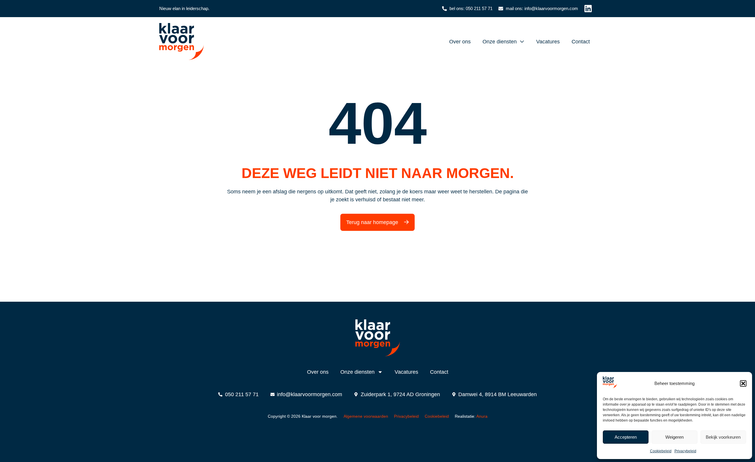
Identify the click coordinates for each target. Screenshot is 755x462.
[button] (743, 383)
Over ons (460, 42)
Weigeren (674, 437)
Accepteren (626, 437)
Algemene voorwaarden (366, 416)
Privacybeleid (685, 451)
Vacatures (548, 42)
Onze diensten (499, 42)
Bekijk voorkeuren (723, 437)
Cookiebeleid (661, 451)
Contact (581, 42)
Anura (482, 416)
